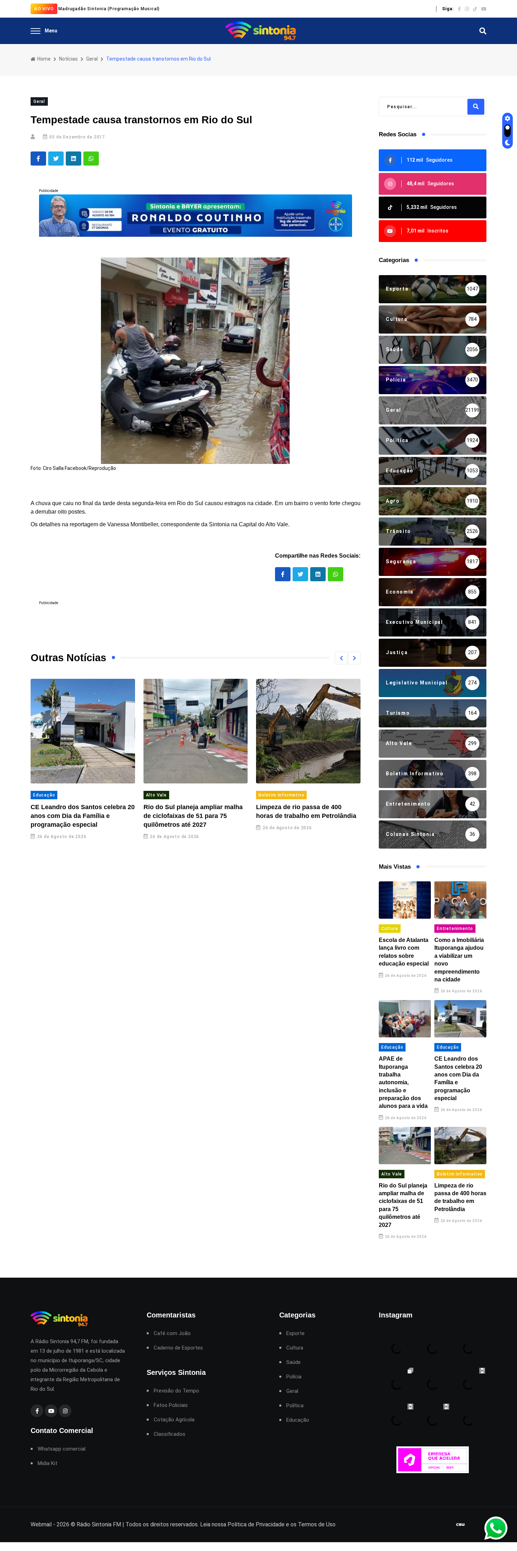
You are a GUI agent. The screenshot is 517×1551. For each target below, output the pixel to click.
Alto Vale (156, 795)
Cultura (389, 928)
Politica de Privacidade (256, 1524)
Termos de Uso (317, 1524)
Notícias (68, 59)
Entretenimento (455, 928)
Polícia (293, 1376)
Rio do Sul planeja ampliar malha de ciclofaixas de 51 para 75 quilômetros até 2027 (193, 816)
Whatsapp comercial (61, 1449)
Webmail (41, 1524)
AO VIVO (44, 8)
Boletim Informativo (281, 795)
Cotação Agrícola (174, 1419)
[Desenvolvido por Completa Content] (460, 1524)
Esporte (295, 1333)
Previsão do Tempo (176, 1391)
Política (295, 1405)
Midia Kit (47, 1463)
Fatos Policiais (171, 1405)
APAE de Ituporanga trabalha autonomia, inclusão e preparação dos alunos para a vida (403, 1082)
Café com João (172, 1333)
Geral (92, 59)
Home (43, 59)
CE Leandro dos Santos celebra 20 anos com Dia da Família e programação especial (83, 816)
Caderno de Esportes (178, 1348)
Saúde (293, 1362)
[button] (341, 658)
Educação (44, 795)
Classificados (169, 1434)
